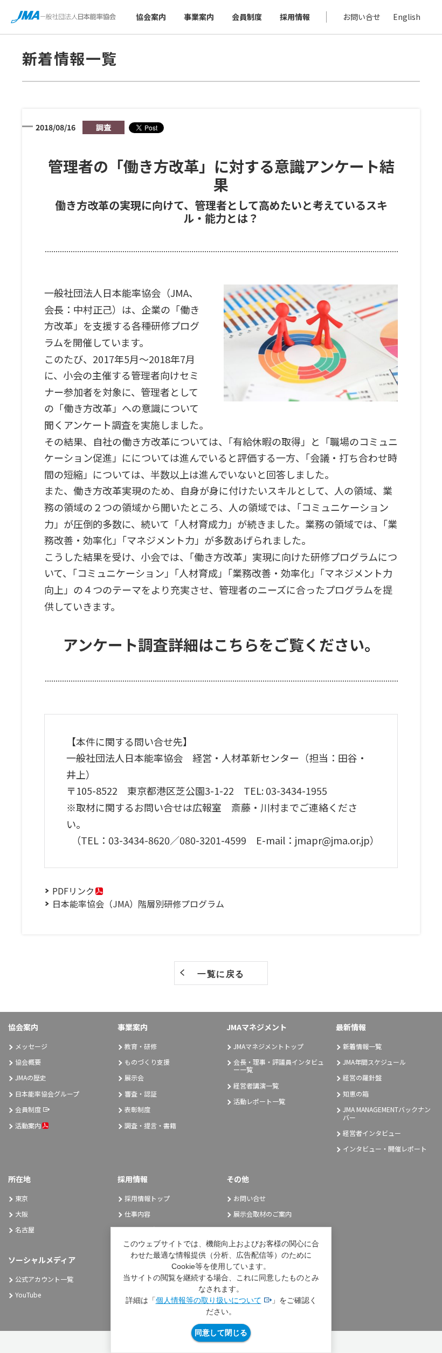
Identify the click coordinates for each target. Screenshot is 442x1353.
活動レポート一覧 (259, 1101)
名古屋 (24, 1229)
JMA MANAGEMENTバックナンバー (387, 1113)
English (406, 16)
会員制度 (247, 16)
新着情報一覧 (362, 1046)
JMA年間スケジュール (374, 1061)
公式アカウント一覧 (44, 1278)
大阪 (21, 1213)
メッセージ (31, 1046)
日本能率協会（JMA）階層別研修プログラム (138, 903)
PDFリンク (73, 890)
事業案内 (199, 16)
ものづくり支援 (147, 1061)
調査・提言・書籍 (150, 1125)
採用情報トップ (147, 1198)
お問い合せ (362, 16)
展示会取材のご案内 (262, 1213)
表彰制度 (137, 1109)
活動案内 (28, 1125)
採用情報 (295, 16)
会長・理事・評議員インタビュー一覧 (278, 1065)
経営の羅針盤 (362, 1077)
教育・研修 (141, 1046)
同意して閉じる (221, 1332)
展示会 (134, 1077)
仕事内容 (137, 1213)
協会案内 (151, 16)
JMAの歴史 (30, 1077)
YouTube (28, 1294)
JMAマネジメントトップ (268, 1046)
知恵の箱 (356, 1093)
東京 (21, 1198)
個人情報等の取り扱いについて (208, 1300)
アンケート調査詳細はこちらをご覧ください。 (221, 644)
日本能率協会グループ (47, 1093)
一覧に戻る (221, 973)
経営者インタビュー (372, 1132)
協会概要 (28, 1061)
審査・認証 (141, 1093)
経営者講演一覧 (256, 1085)
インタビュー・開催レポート (385, 1148)
